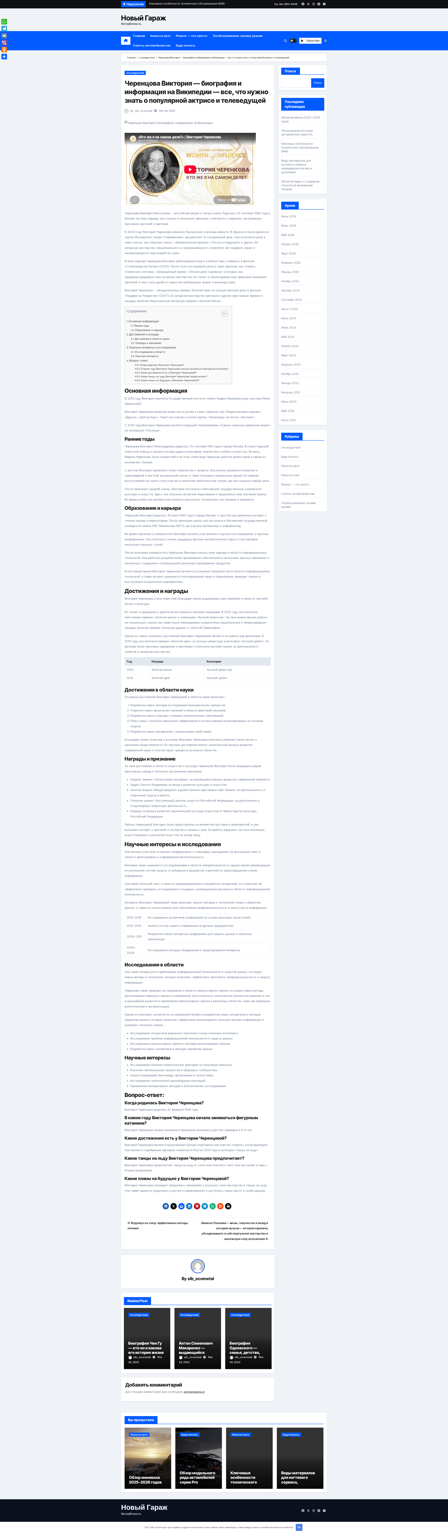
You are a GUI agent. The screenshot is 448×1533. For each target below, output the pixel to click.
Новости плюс (290, 475)
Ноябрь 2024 (290, 281)
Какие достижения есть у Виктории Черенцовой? (169, 372)
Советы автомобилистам (152, 45)
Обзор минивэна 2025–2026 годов (145, 1479)
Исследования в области (150, 352)
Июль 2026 (288, 216)
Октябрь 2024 (290, 290)
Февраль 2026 (290, 263)
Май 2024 (288, 337)
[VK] (4, 35)
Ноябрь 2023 (290, 374)
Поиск (290, 71)
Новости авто (160, 36)
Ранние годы (141, 326)
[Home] (125, 41)
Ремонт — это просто (192, 36)
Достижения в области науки (152, 339)
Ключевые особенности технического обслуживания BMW (300, 147)
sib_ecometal (143, 111)
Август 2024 (289, 309)
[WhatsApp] (4, 21)
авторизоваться (194, 1392)
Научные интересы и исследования (152, 347)
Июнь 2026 (288, 226)
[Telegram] (4, 28)
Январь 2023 (290, 383)
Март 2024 (288, 355)
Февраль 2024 (290, 364)
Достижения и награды (144, 334)
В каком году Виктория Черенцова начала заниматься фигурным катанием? (184, 368)
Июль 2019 (288, 420)
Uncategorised (135, 72)
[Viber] (4, 42)
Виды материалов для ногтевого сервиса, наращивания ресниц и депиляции (296, 166)
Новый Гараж (143, 18)
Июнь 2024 (288, 327)
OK (299, 1527)
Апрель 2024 (290, 346)
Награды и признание (148, 343)
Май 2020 (288, 411)
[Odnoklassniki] (4, 49)
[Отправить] (4, 56)
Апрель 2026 (290, 244)
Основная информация (143, 321)
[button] (325, 40)
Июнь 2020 (288, 402)
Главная (139, 36)
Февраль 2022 (290, 392)
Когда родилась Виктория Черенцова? (162, 364)
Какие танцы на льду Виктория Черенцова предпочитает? (174, 376)
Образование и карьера (149, 330)
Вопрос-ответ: (138, 360)
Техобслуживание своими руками (238, 36)
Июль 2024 (288, 318)
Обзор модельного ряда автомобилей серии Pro (297, 132)
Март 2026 (288, 253)
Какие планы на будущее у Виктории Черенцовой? (170, 380)
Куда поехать (186, 45)
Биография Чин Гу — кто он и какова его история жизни (146, 1348)
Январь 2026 (290, 272)
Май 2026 (288, 235)
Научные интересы (147, 356)
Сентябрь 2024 (291, 300)
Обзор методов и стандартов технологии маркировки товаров (300, 185)
